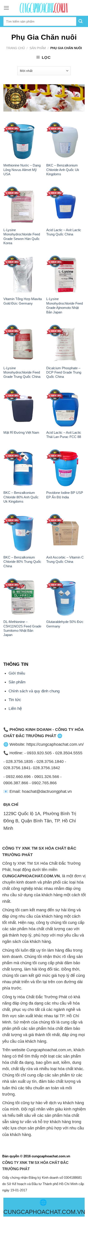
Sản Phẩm (38, 48)
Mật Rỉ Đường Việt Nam (21, 432)
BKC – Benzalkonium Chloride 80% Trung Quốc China (22, 561)
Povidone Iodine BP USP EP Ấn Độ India (64, 495)
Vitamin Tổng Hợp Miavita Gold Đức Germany (22, 301)
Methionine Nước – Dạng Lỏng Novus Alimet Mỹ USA (22, 169)
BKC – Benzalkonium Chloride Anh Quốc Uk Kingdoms (62, 169)
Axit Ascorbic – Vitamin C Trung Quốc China (65, 559)
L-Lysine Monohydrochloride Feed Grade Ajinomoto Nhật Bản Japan (64, 305)
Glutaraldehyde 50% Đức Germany (64, 624)
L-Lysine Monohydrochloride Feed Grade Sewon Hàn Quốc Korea (21, 236)
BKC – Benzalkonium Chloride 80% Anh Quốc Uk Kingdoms (21, 497)
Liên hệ (15, 708)
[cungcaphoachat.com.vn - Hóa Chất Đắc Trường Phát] (44, 8)
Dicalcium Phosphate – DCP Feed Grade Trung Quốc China (63, 372)
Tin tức (15, 700)
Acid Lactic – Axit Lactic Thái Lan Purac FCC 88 (63, 435)
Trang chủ (15, 48)
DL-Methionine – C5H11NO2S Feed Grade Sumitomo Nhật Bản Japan (22, 628)
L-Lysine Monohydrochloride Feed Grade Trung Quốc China (21, 372)
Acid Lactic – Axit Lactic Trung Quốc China (63, 232)
